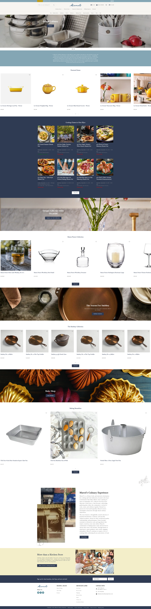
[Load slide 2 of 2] (76, 401)
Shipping (78, 593)
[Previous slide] (69, 49)
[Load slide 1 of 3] (72, 49)
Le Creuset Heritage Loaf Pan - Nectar (11, 105)
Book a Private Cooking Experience (47, 565)
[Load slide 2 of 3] (74, 49)
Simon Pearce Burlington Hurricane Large (112, 272)
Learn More (84, 537)
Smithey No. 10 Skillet (133, 354)
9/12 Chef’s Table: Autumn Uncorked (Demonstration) (103, 178)
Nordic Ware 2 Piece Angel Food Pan (110, 460)
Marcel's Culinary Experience (60, 607)
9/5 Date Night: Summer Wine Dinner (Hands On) (84, 145)
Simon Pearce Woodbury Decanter (76, 272)
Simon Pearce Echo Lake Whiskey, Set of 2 (12, 272)
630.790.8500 (101, 591)
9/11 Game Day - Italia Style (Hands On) (45, 178)
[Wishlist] (106, 5)
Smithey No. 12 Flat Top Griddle (35, 354)
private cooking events (60, 558)
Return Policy (79, 595)
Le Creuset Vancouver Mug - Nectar (110, 105)
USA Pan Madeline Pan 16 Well (59, 460)
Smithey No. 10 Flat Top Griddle (86, 354)
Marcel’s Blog (59, 588)
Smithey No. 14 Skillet (108, 354)
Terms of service (93, 607)
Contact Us (78, 600)
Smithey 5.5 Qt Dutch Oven (58, 354)
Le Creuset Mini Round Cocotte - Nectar (78, 105)
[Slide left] (73, 114)
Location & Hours (80, 602)
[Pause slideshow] (81, 49)
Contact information (78, 607)
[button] (58, 9)
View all (75, 193)
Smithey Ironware (98, 314)
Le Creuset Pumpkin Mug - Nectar (43, 105)
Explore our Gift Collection (53, 218)
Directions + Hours (47, 1)
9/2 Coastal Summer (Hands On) (45, 145)
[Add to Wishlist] (29, 74)
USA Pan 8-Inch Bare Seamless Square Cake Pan (14, 460)
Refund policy (70, 607)
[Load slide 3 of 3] (76, 49)
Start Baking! (50, 395)
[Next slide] (78, 49)
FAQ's (77, 597)
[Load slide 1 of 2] (75, 401)
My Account (78, 590)
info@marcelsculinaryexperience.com (105, 594)
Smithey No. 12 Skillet (7, 354)
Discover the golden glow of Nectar (51, 41)
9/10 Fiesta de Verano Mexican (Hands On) (102, 145)
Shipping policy (101, 607)
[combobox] (45, 5)
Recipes (58, 593)
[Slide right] (78, 114)
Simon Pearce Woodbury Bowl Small (44, 272)
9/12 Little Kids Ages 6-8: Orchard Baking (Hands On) (65, 178)
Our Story (78, 588)
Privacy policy (86, 607)
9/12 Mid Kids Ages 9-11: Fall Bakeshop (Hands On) (84, 178)
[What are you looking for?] (53, 5)
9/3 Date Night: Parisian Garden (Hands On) (64, 145)
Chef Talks (59, 590)
